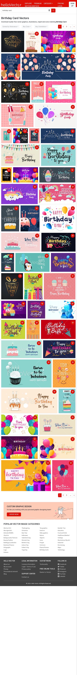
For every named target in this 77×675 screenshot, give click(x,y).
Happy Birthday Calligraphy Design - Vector (61, 256)
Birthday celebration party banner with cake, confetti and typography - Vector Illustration (59, 343)
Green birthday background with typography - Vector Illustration (13, 323)
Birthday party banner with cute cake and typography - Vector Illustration (16, 187)
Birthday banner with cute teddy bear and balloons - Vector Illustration (57, 187)
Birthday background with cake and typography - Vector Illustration (7, 261)
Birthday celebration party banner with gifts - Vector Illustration (33, 277)
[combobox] (10, 27)
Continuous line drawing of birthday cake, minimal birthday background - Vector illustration (56, 132)
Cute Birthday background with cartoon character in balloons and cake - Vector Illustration (18, 439)
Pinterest (62, 569)
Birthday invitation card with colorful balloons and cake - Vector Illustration (10, 59)
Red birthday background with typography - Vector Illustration (57, 323)
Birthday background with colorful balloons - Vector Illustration (17, 417)
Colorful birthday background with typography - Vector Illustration (24, 462)
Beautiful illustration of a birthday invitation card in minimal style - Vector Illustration (47, 56)
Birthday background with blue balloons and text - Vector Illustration (61, 304)
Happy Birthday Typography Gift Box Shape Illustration (11, 276)
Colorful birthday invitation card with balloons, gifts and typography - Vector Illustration (57, 34)
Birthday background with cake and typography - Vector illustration (9, 211)
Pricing (61, 3)
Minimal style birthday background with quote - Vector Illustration (58, 276)
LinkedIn (62, 576)
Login (60, 6)
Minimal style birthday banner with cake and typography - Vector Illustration (17, 147)
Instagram (62, 571)
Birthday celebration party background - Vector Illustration (58, 208)
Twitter (61, 567)
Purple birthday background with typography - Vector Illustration (35, 306)
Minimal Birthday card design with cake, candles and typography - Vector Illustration (32, 37)
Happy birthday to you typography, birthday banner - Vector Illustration (56, 147)
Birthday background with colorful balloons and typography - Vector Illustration (56, 439)
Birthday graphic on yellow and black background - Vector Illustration (6, 175)
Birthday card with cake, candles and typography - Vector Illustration (36, 89)
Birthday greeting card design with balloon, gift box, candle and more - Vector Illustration (17, 108)
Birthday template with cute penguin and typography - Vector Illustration (30, 256)
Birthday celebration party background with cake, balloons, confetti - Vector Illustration (13, 305)
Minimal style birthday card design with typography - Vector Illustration (6, 136)
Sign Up (72, 5)
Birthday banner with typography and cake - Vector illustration (55, 170)
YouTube (62, 574)
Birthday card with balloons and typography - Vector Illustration (34, 136)
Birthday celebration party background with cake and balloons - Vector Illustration (29, 211)
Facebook (62, 564)
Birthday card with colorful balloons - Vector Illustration (59, 84)
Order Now (13, 514)
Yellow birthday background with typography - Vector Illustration (33, 326)
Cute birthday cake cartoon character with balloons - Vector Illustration (25, 171)
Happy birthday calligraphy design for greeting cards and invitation (12, 35)
